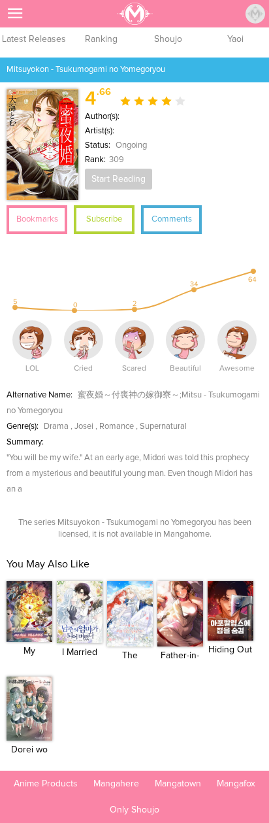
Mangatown (178, 783)
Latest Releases (34, 39)
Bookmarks (37, 219)
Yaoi (235, 39)
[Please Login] (255, 13)
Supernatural (163, 426)
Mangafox (236, 783)
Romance (116, 426)
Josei (83, 426)
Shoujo (168, 39)
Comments (171, 219)
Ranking (101, 39)
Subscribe (104, 219)
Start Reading (118, 179)
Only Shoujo (134, 810)
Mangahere (116, 783)
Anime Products (46, 783)
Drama (56, 426)
